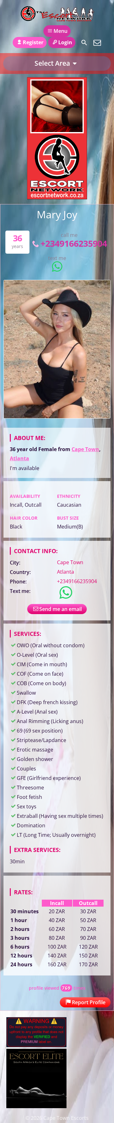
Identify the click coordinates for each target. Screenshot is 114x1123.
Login (65, 42)
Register (33, 42)
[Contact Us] (97, 42)
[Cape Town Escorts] (57, 13)
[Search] (84, 42)
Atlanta (19, 458)
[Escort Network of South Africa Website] (57, 197)
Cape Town (85, 449)
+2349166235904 (74, 243)
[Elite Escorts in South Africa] (36, 1106)
